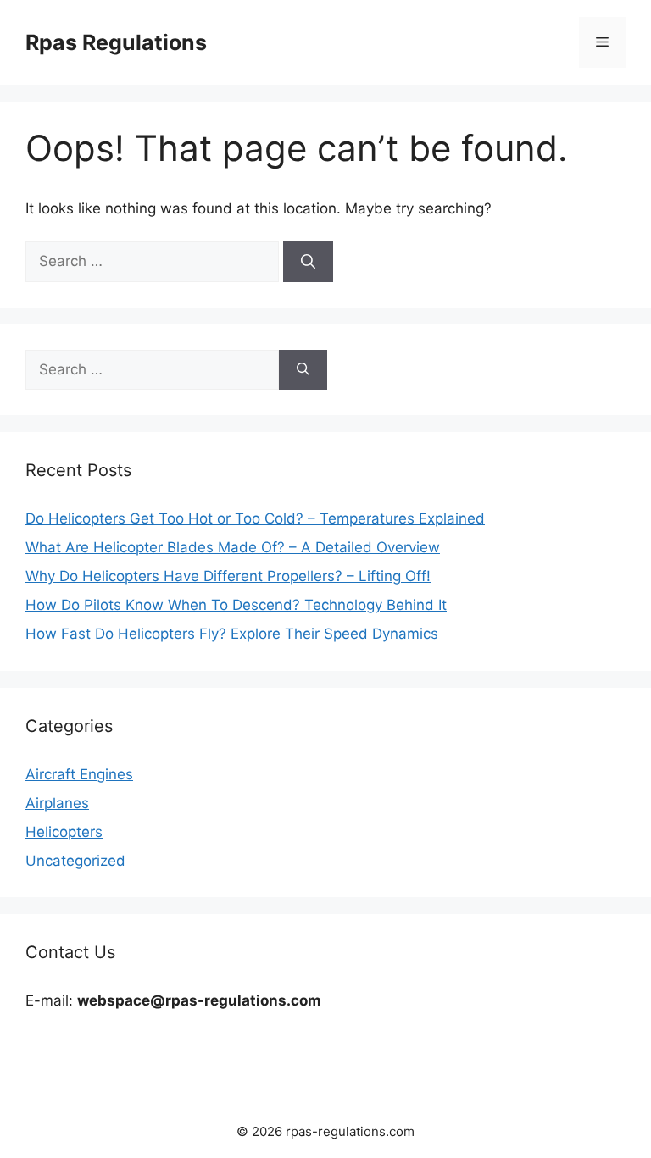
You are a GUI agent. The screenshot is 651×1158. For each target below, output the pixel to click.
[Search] (308, 261)
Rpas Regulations (116, 42)
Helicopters (64, 831)
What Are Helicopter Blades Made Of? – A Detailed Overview (232, 547)
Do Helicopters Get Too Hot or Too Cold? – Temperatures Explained (255, 518)
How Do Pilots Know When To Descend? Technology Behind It (236, 604)
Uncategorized (75, 860)
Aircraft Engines (79, 774)
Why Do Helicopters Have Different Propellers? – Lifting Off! (228, 576)
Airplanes (57, 803)
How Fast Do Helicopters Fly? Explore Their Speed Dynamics (231, 633)
